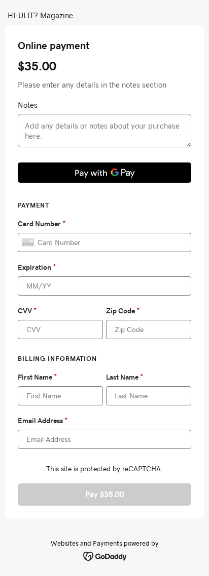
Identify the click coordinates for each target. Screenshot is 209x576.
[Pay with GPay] (104, 172)
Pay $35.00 (104, 494)
